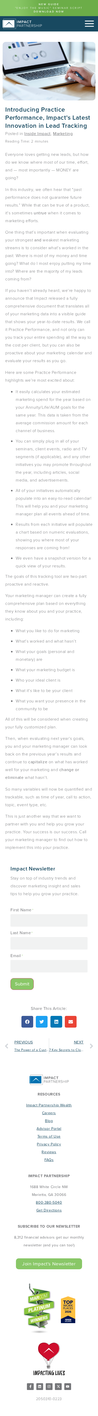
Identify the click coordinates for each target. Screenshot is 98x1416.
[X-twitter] (58, 1386)
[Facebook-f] (30, 1386)
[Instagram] (49, 1386)
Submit (22, 984)
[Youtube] (67, 1386)
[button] (27, 1022)
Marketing (63, 134)
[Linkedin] (39, 1386)
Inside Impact (37, 134)
